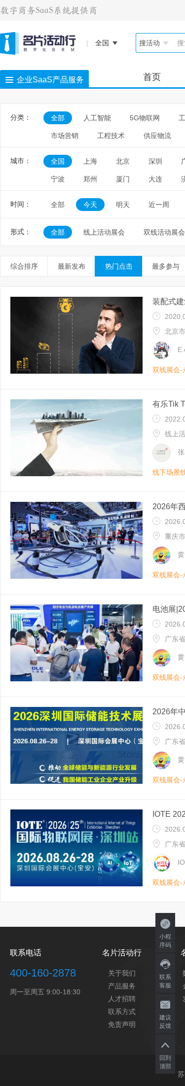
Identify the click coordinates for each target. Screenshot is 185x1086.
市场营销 (64, 136)
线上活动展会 (104, 232)
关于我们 (122, 973)
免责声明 (122, 1024)
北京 (123, 161)
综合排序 (24, 266)
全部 (58, 118)
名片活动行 (122, 952)
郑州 (90, 179)
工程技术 (111, 136)
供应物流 (157, 136)
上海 (90, 161)
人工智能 (97, 118)
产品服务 (122, 986)
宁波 (58, 179)
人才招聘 (122, 999)
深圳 (155, 161)
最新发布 (71, 266)
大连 (155, 179)
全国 (58, 161)
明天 (123, 205)
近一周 (158, 205)
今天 (90, 205)
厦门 (123, 179)
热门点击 (119, 266)
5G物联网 (145, 118)
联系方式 (122, 1012)
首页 (152, 77)
